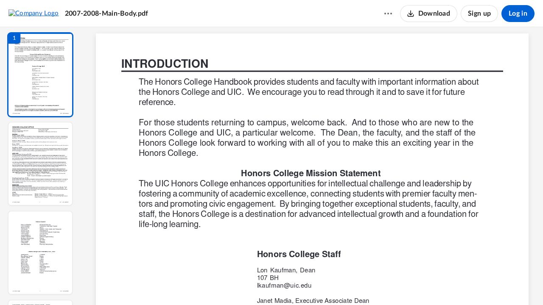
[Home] (33, 13)
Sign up (479, 13)
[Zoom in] (342, 284)
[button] (40, 74)
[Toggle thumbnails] (234, 284)
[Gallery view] (375, 284)
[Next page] (295, 284)
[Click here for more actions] (388, 13)
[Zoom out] (313, 284)
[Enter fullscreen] (390, 284)
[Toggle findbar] (249, 284)
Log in (518, 13)
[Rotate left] (359, 284)
